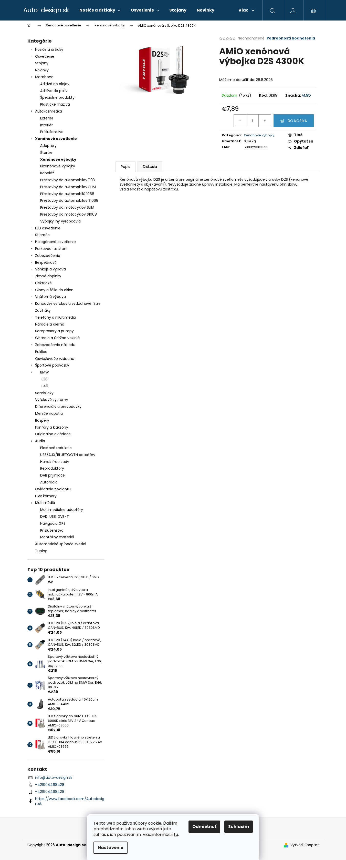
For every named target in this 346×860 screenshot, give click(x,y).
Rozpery (42, 420)
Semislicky (44, 393)
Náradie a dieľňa (49, 324)
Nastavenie (110, 848)
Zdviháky (43, 310)
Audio (40, 440)
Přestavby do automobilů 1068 (67, 193)
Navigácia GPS (53, 523)
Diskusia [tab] (150, 166)
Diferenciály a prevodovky (58, 406)
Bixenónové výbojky (57, 166)
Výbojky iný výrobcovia (60, 221)
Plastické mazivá (55, 104)
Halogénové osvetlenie (55, 241)
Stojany (41, 63)
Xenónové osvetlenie (56, 138)
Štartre (46, 152)
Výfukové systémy (51, 399)
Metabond (44, 76)
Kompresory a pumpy (54, 330)
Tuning (41, 550)
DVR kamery (46, 496)
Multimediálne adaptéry (61, 509)
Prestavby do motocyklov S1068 (68, 214)
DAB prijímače (52, 475)
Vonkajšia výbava (50, 269)
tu (176, 834)
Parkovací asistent (51, 248)
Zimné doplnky (48, 276)
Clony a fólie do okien (54, 289)
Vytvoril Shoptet (304, 845)
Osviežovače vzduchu (54, 358)
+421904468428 (49, 784)
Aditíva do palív (54, 90)
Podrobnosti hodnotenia (291, 38)
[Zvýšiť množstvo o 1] (264, 121)
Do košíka (297, 120)
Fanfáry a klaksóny (51, 427)
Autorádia (49, 482)
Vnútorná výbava (50, 296)
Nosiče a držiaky (49, 49)
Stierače (42, 234)
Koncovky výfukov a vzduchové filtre (68, 303)
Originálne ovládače (53, 434)
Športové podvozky (52, 365)
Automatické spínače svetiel (60, 544)
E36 (44, 379)
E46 (44, 386)
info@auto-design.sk (53, 777)
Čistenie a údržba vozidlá (57, 337)
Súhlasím (238, 826)
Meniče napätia (49, 413)
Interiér (46, 125)
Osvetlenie (44, 56)
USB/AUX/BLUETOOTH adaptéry (67, 454)
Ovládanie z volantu (53, 489)
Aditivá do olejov (54, 83)
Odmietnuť (204, 826)
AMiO (306, 95)
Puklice (41, 351)
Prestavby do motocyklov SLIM (67, 207)
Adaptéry (48, 145)
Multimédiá (45, 502)
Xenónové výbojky (58, 159)
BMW (44, 372)
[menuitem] (99, 10)
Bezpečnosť (45, 262)
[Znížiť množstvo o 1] (240, 121)
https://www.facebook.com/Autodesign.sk (69, 801)
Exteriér (46, 118)
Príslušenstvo (52, 131)
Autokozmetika (48, 111)
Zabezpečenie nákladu (55, 344)
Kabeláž (47, 173)
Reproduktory (52, 468)
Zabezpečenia (47, 255)
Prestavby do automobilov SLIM (68, 186)
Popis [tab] (125, 166)
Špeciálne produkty (57, 97)
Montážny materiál (57, 537)
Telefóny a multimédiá (55, 317)
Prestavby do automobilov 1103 (67, 180)
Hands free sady (54, 461)
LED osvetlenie (47, 228)
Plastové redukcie (56, 447)
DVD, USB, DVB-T (54, 516)
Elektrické (43, 283)
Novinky (42, 70)
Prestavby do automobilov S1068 (69, 200)
